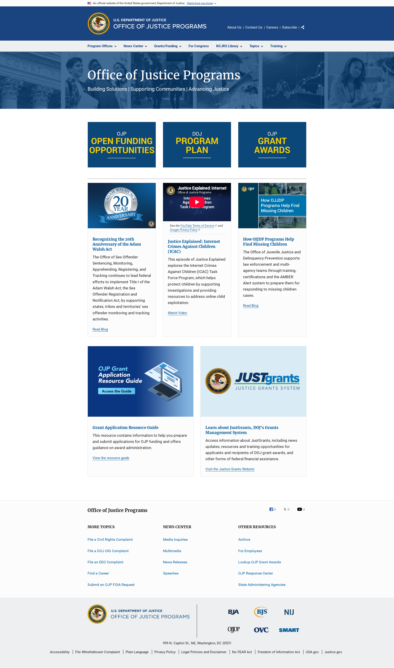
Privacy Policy (165, 652)
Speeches (171, 573)
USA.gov (312, 652)
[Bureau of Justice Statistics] (261, 618)
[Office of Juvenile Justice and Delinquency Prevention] (234, 634)
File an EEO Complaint (105, 562)
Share (306, 30)
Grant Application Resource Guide (125, 427)
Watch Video (177, 313)
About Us (234, 27)
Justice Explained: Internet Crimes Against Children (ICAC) (194, 246)
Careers (272, 27)
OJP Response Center (255, 573)
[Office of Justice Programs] (99, 23)
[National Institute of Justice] (289, 615)
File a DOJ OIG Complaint (108, 550)
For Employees (250, 550)
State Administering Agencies (261, 584)
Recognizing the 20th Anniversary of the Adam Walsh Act (117, 244)
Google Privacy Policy (183, 230)
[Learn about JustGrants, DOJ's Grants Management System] (253, 381)
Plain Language (137, 652)
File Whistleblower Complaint (97, 652)
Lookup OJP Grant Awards (259, 562)
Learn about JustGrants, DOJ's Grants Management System (241, 430)
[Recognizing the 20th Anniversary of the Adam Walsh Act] (122, 205)
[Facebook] (275, 512)
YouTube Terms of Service (197, 226)
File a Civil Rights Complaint (110, 539)
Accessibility (60, 652)
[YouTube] (302, 512)
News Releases (175, 562)
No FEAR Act (242, 652)
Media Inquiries (175, 539)
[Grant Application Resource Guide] (140, 381)
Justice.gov (333, 652)
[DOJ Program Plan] (197, 144)
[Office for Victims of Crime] (261, 633)
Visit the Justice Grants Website (229, 469)
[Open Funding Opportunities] (122, 144)
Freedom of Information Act (279, 652)
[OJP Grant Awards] (272, 144)
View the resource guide (111, 458)
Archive (244, 539)
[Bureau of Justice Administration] (233, 615)
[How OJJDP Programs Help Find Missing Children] (272, 205)
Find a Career (98, 573)
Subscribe (289, 27)
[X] (288, 512)
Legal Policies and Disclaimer (203, 652)
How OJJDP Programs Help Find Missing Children (268, 242)
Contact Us (253, 27)
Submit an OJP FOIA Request (111, 584)
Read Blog (100, 329)
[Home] (160, 24)
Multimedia (172, 550)
